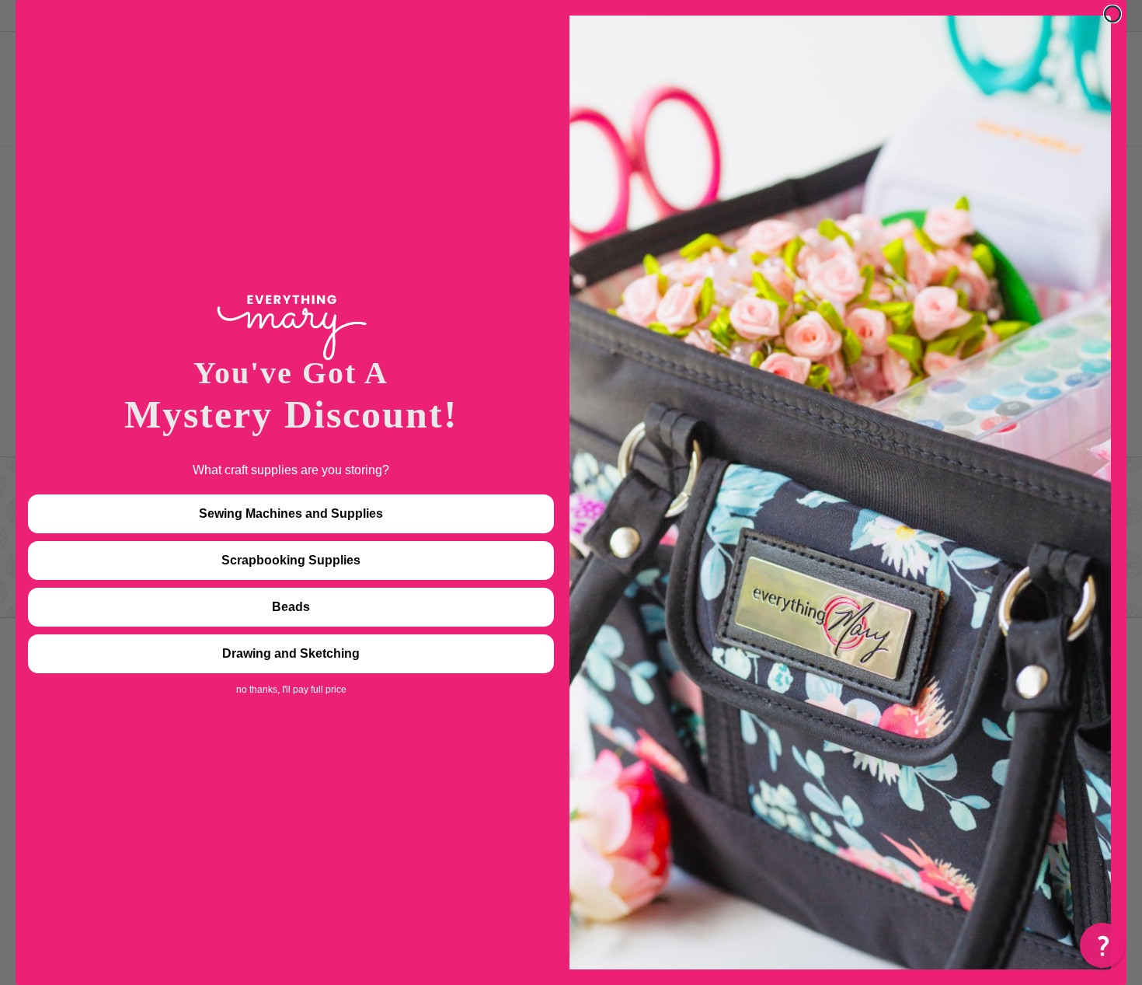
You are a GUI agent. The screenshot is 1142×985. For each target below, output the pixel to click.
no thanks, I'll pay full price (291, 689)
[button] (1102, 945)
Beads (291, 606)
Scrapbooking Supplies (290, 560)
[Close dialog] (1112, 14)
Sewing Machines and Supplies (291, 513)
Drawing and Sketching (291, 653)
